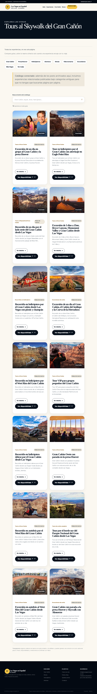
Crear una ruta (65, 672)
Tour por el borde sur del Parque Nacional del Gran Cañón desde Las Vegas (65, 533)
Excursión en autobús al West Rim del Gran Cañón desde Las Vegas (30, 610)
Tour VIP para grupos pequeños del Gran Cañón (65, 382)
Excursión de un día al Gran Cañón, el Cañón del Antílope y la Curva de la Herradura (67, 307)
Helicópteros (36, 61)
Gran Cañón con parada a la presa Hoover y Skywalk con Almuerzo (66, 610)
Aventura (48, 61)
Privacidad (86, 691)
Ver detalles (21, 171)
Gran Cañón (10, 61)
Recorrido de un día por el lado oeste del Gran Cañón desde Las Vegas (28, 230)
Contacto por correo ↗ (86, 1)
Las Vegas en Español (19, 6)
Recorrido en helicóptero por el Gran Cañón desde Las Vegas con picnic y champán (29, 307)
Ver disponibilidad (25, 177)
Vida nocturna (68, 61)
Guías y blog (65, 675)
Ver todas (21, 67)
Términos (90, 691)
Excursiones (81, 61)
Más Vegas (9, 67)
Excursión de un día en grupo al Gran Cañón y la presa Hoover (28, 152)
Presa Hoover (22, 61)
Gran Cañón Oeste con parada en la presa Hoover (65, 455)
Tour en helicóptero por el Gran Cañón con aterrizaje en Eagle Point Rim (67, 152)
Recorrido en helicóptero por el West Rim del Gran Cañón (29, 382)
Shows (57, 61)
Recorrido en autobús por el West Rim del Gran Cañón (29, 532)
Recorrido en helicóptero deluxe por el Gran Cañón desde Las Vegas (28, 457)
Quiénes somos (66, 677)
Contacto (64, 680)
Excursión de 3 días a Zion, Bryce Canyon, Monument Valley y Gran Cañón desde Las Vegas (65, 229)
